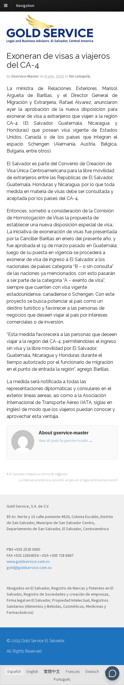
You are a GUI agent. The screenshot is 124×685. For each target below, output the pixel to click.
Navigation (25, 5)
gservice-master (25, 76)
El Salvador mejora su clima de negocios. (38, 474)
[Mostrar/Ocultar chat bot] (112, 673)
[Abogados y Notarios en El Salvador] (50, 39)
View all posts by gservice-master (66, 440)
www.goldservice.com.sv (28, 561)
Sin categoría (79, 76)
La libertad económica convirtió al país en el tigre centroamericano (67, 480)
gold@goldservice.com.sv (29, 567)
